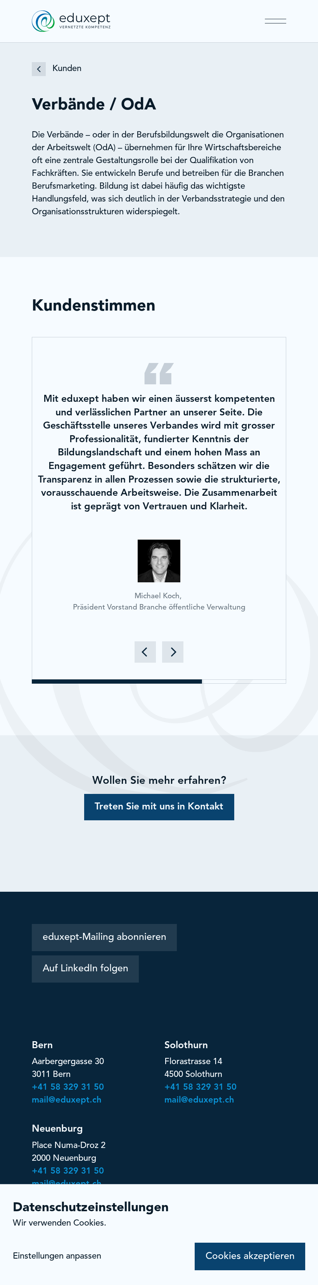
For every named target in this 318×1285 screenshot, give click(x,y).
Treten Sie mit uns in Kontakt (159, 807)
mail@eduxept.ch (67, 1100)
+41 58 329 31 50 (68, 1087)
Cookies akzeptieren (250, 1256)
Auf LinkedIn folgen (85, 969)
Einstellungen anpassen (57, 1256)
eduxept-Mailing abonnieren (104, 937)
